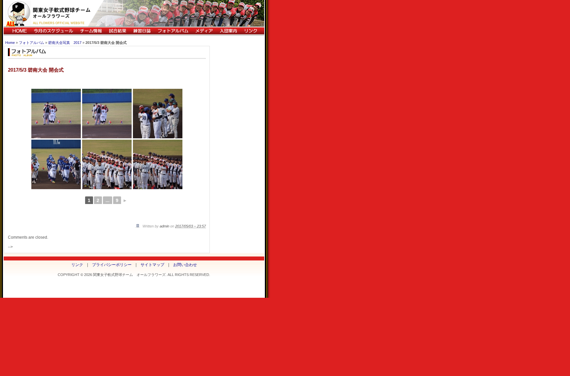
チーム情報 (91, 30)
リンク (252, 30)
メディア (204, 30)
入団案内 (228, 30)
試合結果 (117, 30)
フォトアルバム (173, 30)
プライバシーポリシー (112, 264)
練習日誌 (142, 30)
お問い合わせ (185, 264)
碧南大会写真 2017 (64, 43)
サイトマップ (152, 264)
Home (10, 43)
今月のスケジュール (53, 30)
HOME (17, 30)
